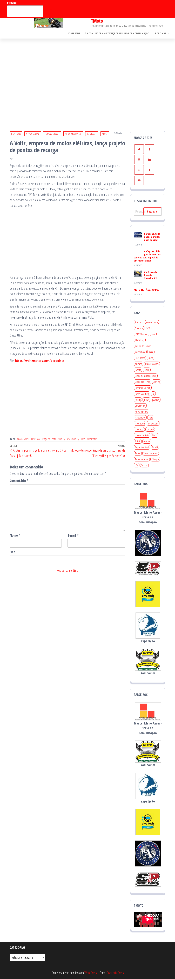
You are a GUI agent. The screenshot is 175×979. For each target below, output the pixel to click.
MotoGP (150, 429)
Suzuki (155, 447)
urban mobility (73, 438)
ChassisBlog (139, 340)
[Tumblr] (149, 170)
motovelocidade (142, 435)
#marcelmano (152, 322)
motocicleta (140, 423)
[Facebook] (149, 149)
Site (12, 552)
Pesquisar (12, 2)
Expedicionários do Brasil (145, 375)
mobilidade (92, 134)
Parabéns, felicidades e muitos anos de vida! (152, 237)
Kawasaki (155, 399)
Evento (138, 369)
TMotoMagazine (142, 459)
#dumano (139, 322)
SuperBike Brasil (142, 447)
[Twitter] (139, 149)
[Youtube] (139, 180)
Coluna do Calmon (143, 346)
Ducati (150, 358)
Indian (146, 399)
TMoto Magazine (151, 453)
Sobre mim (74, 33)
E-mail (73, 535)
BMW (148, 328)
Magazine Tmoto (49, 438)
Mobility (61, 438)
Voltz (83, 438)
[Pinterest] (139, 170)
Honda (138, 399)
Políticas (160, 33)
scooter (147, 441)
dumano (138, 363)
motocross (139, 429)
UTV (136, 465)
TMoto (97, 21)
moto (151, 417)
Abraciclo (139, 328)
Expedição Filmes (142, 381)
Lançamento (140, 405)
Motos (104, 134)
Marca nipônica (141, 411)
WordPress (90, 972)
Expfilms (156, 381)
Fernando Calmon (142, 387)
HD (153, 393)
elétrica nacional (32, 134)
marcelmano (140, 417)
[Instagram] (139, 159)
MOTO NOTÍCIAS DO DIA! (146, 289)
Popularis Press (115, 972)
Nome (15, 535)
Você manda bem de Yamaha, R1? (150, 275)
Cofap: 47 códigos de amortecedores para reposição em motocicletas (147, 256)
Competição (140, 352)
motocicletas (153, 423)
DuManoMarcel (23, 438)
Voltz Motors (92, 438)
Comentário (19, 480)
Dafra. (151, 352)
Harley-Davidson (142, 393)
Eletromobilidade (52, 134)
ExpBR (146, 369)
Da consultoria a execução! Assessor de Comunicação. (117, 33)
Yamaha (144, 465)
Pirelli (154, 435)
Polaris (137, 441)
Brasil (153, 334)
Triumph (155, 459)
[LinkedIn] (149, 159)
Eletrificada (35, 438)
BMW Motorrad (141, 334)
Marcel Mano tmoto (73, 134)
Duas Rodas (16, 134)
